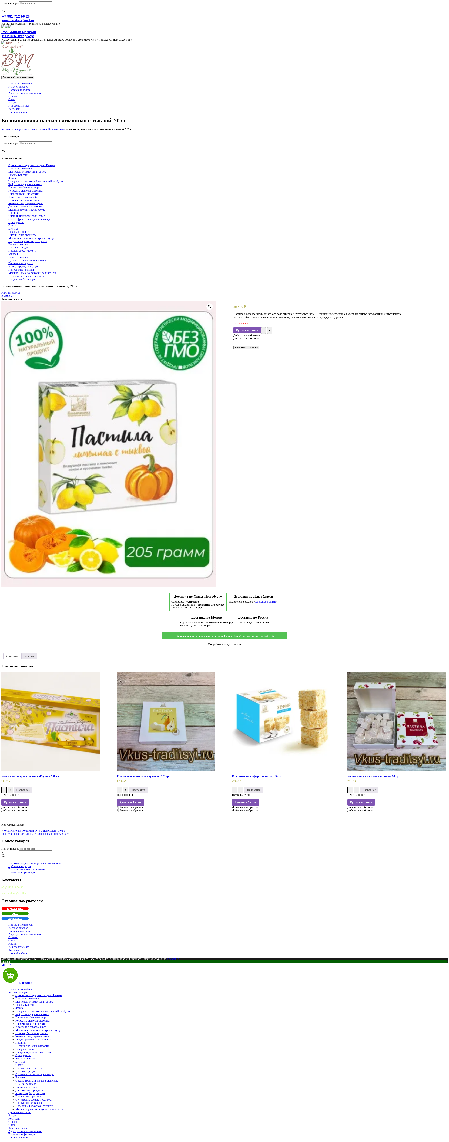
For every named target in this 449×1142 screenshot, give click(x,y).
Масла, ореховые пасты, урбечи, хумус (31, 238)
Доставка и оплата (19, 89)
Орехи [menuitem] (19, 1064)
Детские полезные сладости (25, 206)
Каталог (6, 129)
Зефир (12, 177)
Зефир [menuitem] (19, 1007)
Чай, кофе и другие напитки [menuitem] (32, 1014)
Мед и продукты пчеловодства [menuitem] (33, 1039)
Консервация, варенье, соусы (25, 203)
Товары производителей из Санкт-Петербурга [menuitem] (43, 1011)
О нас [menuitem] (11, 1124)
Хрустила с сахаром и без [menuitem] (30, 1026)
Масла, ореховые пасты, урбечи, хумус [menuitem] (38, 1030)
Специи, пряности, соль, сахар (26, 215)
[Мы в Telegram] (9, 27)
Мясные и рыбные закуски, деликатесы (32, 272)
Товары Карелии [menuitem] (25, 1004)
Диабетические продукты (23, 193)
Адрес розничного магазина (25, 92)
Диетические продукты (22, 234)
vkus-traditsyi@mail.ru (18, 20)
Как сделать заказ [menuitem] (18, 1128)
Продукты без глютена (22, 250)
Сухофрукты (16, 222)
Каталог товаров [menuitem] (18, 992)
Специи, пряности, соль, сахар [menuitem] (33, 1052)
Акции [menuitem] (12, 1115)
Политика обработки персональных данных (34, 863)
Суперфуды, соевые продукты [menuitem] (33, 1099)
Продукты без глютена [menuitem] (29, 1067)
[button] (246, 335)
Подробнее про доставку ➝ (224, 644)
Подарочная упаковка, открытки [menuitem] (34, 1105)
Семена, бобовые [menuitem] (25, 1083)
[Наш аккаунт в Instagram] (6, 27)
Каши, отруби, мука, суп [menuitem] (30, 1093)
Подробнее (23, 789)
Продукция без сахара (21, 279)
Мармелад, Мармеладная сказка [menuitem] (34, 1001)
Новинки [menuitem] (20, 1042)
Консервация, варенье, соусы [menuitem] (32, 1036)
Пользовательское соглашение (26, 869)
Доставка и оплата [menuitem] (19, 1112)
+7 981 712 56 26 (16, 16)
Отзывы (13, 96)
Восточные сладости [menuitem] (27, 1086)
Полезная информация (21, 872)
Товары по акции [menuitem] (25, 1049)
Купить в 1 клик (247, 330)
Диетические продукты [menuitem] (29, 1090)
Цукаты (13, 228)
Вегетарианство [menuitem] (25, 1058)
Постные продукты (20, 247)
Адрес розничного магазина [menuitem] (25, 1131)
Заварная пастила (24, 129)
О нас (11, 99)
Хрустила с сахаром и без (23, 196)
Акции (12, 102)
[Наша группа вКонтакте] (2, 27)
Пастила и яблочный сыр (23, 187)
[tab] (12, 656)
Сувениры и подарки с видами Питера (31, 165)
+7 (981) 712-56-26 (12, 887)
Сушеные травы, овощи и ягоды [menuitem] (34, 1074)
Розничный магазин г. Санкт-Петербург (18, 34)
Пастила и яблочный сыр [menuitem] (30, 1017)
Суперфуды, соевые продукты (26, 275)
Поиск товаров (10, 3)
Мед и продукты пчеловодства (26, 209)
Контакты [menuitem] (14, 1118)
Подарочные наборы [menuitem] (20, 988)
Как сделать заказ (18, 105)
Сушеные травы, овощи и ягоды (27, 260)
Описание (12, 656)
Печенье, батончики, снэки (24, 200)
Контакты (14, 108)
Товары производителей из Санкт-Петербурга (35, 181)
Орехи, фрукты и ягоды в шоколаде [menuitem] (36, 1080)
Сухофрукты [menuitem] (23, 1055)
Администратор (11, 292)
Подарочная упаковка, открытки (27, 241)
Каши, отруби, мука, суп (23, 266)
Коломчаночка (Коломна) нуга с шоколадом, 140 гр (34, 830)
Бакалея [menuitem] (20, 1077)
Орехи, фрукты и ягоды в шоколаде (29, 219)
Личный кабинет (18, 111)
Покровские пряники (21, 269)
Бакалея (13, 253)
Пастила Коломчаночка (52, 129)
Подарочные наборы (20, 83)
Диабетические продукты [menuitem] (30, 1023)
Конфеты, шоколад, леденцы (25, 190)
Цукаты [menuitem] (20, 1061)
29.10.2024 (7, 295)
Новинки (13, 212)
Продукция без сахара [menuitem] (28, 1102)
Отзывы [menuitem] (13, 1121)
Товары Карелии (18, 174)
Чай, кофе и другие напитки (25, 184)
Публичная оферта (19, 866)
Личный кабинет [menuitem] (18, 1137)
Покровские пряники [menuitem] (28, 1096)
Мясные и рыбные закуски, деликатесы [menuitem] (39, 1109)
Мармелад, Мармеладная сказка (27, 171)
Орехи (12, 225)
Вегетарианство (18, 244)
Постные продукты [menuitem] (27, 1071)
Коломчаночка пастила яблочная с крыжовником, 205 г (34, 833)
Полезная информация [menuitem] (21, 1134)
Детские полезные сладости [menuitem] (32, 1045)
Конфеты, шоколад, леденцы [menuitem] (32, 1020)
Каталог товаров (18, 86)
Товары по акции (18, 231)
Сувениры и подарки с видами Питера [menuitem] (38, 995)
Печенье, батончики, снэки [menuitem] (31, 1033)
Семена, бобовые (18, 257)
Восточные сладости (20, 263)
